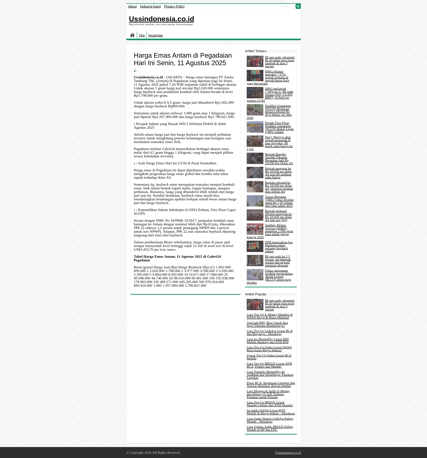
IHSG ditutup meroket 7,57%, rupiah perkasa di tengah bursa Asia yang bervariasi (268, 77)
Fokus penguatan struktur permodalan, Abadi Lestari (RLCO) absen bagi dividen (270, 276)
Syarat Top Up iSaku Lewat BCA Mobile (269, 357)
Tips (142, 35)
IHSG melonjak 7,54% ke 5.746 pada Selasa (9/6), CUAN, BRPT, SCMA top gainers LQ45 (270, 94)
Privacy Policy (174, 6)
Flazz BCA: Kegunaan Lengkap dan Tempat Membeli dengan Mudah (271, 384)
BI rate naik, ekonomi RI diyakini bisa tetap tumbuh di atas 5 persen (280, 61)
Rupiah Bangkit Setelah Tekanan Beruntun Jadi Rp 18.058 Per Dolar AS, (279, 158)
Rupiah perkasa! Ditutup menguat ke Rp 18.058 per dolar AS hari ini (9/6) (278, 215)
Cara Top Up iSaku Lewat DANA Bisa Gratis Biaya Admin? (269, 348)
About (132, 6)
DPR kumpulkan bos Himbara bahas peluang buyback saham (279, 246)
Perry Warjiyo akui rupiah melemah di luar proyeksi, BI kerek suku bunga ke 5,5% (270, 143)
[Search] (298, 6)
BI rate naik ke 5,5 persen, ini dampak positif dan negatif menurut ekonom (278, 260)
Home (132, 35)
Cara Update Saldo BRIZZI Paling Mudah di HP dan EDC (270, 428)
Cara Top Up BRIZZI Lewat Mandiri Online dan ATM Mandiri (270, 403)
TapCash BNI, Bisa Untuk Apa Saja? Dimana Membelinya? (267, 324)
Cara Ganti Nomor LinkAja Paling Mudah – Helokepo (270, 420)
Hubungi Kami (150, 6)
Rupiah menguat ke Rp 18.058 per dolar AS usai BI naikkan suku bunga (278, 172)
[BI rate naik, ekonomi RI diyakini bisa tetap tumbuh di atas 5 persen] (255, 304)
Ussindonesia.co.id (161, 19)
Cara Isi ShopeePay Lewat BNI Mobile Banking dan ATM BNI (268, 340)
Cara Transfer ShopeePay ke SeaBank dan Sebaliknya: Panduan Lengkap (270, 375)
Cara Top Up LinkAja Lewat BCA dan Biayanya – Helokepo (270, 332)
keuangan (155, 35)
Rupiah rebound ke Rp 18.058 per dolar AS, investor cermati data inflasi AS (279, 187)
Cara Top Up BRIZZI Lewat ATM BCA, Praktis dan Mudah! (269, 365)
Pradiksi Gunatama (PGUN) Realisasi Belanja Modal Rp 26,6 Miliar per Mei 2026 (269, 112)
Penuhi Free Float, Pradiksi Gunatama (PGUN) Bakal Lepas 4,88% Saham (279, 127)
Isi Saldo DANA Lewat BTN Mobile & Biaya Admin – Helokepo (271, 411)
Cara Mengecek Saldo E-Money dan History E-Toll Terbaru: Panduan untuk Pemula (268, 394)
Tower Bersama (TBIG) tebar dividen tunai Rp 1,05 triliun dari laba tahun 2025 (279, 201)
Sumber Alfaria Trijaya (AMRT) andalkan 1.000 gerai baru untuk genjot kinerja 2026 (270, 231)
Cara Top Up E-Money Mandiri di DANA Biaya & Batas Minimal (270, 316)
